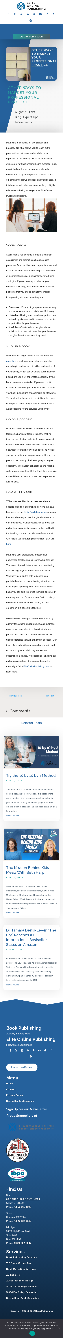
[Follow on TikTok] (46, 14)
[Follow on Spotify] (30, 20)
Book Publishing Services (21, 1257)
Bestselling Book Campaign (22, 1298)
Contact (11, 1089)
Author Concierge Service (21, 1286)
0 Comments (23, 122)
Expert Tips (30, 117)
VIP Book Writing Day (18, 1263)
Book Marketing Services (21, 1269)
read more (12, 815)
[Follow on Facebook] (8, 14)
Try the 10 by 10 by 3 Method (31, 775)
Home (9, 1083)
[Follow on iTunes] (53, 14)
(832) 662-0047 (22, 1221)
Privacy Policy (14, 1095)
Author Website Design (20, 1280)
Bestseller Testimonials (20, 1101)
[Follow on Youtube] (40, 14)
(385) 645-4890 (22, 1207)
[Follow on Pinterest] (33, 14)
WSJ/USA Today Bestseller (21, 1292)
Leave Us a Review (22, 1067)
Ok (32, 1333)
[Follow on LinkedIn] (27, 14)
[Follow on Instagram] (21, 14)
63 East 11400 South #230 (23, 1199)
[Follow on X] (14, 14)
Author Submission (31, 36)
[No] (59, 1328)
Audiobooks (13, 1275)
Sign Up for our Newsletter (26, 1109)
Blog (18, 117)
